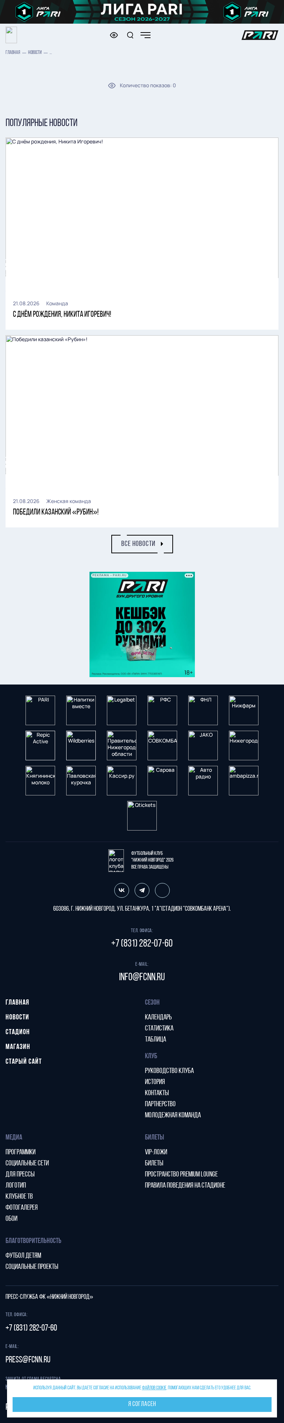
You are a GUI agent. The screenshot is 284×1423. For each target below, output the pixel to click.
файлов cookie (154, 1388)
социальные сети (27, 1163)
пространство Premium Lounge (181, 1174)
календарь (158, 1017)
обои (11, 1219)
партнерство (160, 1104)
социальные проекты (32, 1267)
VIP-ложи (156, 1152)
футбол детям (23, 1256)
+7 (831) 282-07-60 (142, 944)
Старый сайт (24, 1062)
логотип (16, 1185)
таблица (155, 1039)
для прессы (20, 1174)
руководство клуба (169, 1071)
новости (35, 52)
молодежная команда (173, 1115)
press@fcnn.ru (28, 1360)
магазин (18, 1047)
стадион (18, 1032)
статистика (159, 1028)
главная (13, 52)
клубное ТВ (19, 1196)
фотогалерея (22, 1208)
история (155, 1082)
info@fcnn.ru (142, 977)
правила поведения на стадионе (185, 1185)
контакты (157, 1093)
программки (21, 1152)
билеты (154, 1163)
